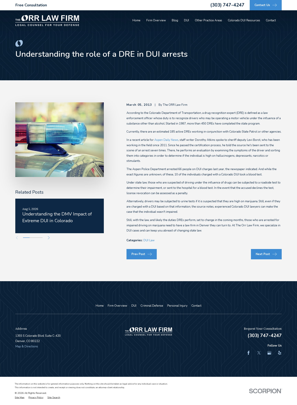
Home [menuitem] (136, 20)
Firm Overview (117, 306)
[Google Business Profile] (269, 353)
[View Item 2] (33, 237)
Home (100, 306)
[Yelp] (280, 353)
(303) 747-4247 (227, 5)
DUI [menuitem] (186, 20)
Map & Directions (26, 346)
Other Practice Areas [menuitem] (208, 20)
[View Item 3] (39, 237)
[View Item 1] (26, 237)
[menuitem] (19, 397)
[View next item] (48, 237)
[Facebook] (248, 353)
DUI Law (149, 240)
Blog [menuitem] (175, 20)
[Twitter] (259, 353)
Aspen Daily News (166, 140)
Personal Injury (177, 306)
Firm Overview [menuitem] (156, 20)
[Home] (47, 20)
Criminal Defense (152, 306)
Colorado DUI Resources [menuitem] (244, 20)
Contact (196, 306)
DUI (133, 306)
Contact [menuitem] (271, 20)
